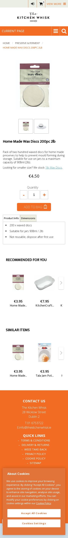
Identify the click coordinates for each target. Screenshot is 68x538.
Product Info (11, 218)
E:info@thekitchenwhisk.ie (34, 427)
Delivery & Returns (35, 445)
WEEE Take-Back (35, 449)
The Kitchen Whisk (34, 17)
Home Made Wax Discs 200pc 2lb (22, 47)
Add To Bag (33, 207)
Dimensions (28, 218)
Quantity (32, 187)
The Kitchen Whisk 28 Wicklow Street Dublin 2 (34, 412)
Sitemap (35, 463)
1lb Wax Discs (53, 167)
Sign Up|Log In (32, 4)
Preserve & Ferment (27, 43)
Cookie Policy (35, 458)
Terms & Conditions (35, 440)
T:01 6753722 (34, 423)
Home (6, 43)
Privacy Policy (35, 454)
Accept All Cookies (34, 513)
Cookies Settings (34, 523)
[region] (34, 501)
